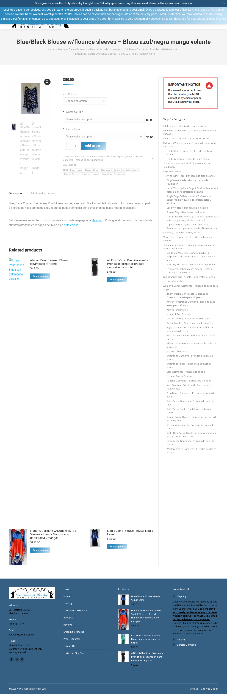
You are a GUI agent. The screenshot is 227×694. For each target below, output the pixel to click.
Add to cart (93, 146)
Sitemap (194, 688)
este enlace (71, 225)
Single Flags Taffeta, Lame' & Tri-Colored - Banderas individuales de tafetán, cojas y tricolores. (189, 200)
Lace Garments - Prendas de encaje (186, 371)
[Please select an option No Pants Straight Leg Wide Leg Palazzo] (104, 137)
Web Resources (72, 638)
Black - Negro (76, 170)
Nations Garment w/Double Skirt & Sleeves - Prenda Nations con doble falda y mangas (53, 534)
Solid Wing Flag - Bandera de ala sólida (187, 207)
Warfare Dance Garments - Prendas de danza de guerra (191, 450)
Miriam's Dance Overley (179, 376)
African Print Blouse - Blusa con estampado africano (51, 262)
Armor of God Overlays (179, 314)
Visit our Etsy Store (75, 653)
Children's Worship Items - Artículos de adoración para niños (189, 144)
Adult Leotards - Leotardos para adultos (184, 126)
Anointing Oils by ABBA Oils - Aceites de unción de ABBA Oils (189, 132)
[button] (47, 82)
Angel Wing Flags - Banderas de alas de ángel (191, 175)
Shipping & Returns (73, 631)
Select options (40, 276)
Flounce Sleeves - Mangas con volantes (81, 174)
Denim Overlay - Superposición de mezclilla (190, 323)
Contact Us (69, 646)
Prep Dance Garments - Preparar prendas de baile (191, 394)
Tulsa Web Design (209, 688)
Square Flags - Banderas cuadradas (186, 212)
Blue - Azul (105, 170)
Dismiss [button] (221, 18)
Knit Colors (69, 94)
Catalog (67, 603)
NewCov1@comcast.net (21, 634)
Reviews (68, 624)
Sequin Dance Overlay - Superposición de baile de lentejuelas (192, 418)
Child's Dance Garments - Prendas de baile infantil (190, 152)
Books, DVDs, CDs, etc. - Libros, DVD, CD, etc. (186, 138)
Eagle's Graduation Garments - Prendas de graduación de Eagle (190, 329)
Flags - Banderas (172, 171)
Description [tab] (16, 193)
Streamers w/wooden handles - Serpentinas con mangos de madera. (189, 246)
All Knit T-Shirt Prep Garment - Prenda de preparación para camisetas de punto (127, 263)
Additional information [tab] (43, 193)
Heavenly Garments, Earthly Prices (181, 232)
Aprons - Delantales (177, 309)
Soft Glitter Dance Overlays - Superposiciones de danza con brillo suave (191, 434)
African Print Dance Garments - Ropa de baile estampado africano (191, 303)
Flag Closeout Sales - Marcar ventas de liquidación (187, 182)
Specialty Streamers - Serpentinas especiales (191, 264)
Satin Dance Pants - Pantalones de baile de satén (190, 410)
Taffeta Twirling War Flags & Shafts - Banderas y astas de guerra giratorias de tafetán (192, 218)
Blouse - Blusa (91, 170)
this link (97, 220)
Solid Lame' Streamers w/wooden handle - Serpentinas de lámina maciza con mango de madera (191, 256)
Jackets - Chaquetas (177, 351)
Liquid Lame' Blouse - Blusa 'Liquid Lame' (130, 532)
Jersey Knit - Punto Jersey (113, 174)
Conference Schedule (75, 610)
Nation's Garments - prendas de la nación (189, 380)
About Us (68, 617)
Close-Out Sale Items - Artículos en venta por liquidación (187, 165)
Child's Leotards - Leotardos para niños (188, 159)
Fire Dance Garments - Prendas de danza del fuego (191, 337)
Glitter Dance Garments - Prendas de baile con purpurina (192, 345)
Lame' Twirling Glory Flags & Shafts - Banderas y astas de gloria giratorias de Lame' (192, 190)
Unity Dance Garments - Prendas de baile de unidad (190, 442)
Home (66, 596)
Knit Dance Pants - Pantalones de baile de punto (189, 365)
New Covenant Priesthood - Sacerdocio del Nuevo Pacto (189, 386)
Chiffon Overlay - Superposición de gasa (188, 318)
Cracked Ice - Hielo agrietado (126, 170)
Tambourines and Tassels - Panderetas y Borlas (189, 276)
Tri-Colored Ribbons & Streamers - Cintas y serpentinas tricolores (189, 270)
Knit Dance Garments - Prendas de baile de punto (100, 156)
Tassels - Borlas (175, 281)
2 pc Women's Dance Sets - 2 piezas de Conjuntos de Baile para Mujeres (187, 295)
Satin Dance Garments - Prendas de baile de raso (190, 402)
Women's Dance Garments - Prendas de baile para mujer (190, 287)
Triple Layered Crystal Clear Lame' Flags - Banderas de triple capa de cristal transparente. (192, 226)
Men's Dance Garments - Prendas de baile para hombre (188, 238)
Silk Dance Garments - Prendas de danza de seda (190, 426)
